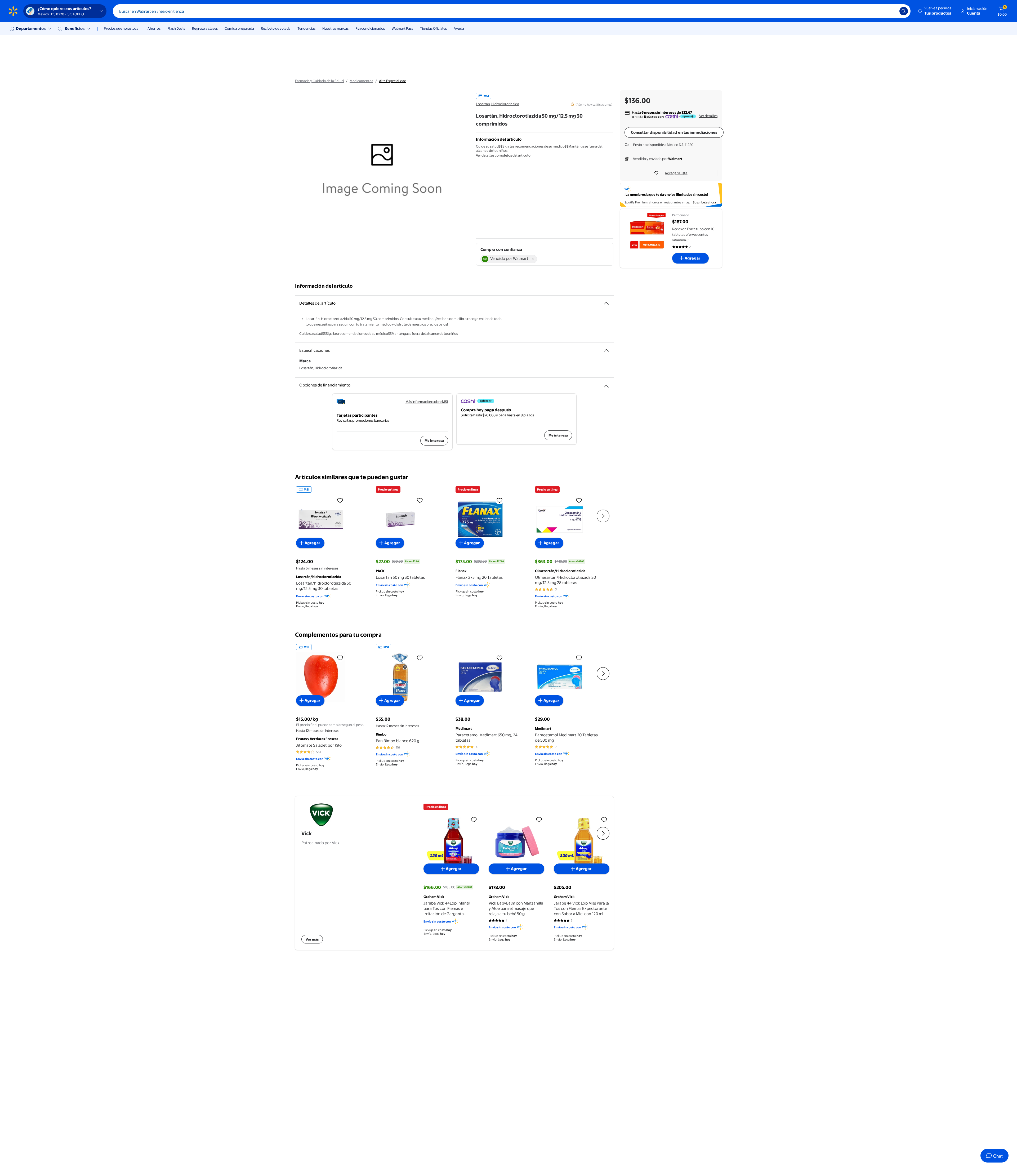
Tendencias (306, 28)
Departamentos (31, 28)
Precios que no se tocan (122, 28)
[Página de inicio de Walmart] (13, 11)
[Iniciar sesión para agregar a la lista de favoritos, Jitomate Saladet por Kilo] (340, 657)
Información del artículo (324, 286)
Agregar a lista (676, 173)
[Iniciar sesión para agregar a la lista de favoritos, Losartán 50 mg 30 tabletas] (420, 500)
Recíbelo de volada (276, 28)
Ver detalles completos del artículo (503, 155)
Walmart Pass (402, 28)
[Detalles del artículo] (606, 303)
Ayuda (459, 28)
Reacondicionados (370, 28)
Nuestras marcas (335, 28)
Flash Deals (176, 28)
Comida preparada (239, 28)
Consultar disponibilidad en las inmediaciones (674, 132)
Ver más (312, 939)
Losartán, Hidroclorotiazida (497, 104)
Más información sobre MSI (426, 401)
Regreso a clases (205, 28)
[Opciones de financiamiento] (606, 384)
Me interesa (434, 440)
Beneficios (74, 28)
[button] (935, 11)
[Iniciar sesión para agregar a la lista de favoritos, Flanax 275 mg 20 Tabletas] (499, 500)
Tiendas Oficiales (433, 28)
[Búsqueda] (903, 11)
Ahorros (154, 28)
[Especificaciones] (606, 350)
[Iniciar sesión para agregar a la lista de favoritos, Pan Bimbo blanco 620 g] (420, 657)
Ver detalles (708, 116)
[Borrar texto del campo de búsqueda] (891, 11)
